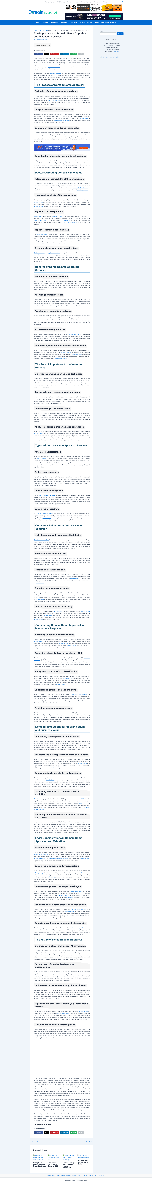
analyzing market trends (61, 120)
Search (102, 31)
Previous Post (35, 1142)
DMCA (80, 1175)
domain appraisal (55, 73)
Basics (38, 22)
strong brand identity (49, 768)
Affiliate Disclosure (71, 1175)
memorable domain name (80, 188)
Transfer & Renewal (93, 22)
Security (82, 22)
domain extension (83, 803)
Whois (105, 2)
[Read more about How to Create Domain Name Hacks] (84, 1156)
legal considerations (54, 253)
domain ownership (39, 858)
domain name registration (77, 928)
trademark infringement (41, 854)
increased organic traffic (70, 222)
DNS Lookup (61, 2)
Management (55, 22)
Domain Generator (73, 2)
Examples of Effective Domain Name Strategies (39, 1164)
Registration (73, 22)
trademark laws (84, 858)
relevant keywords (56, 216)
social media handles (63, 1013)
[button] (123, 2)
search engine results (40, 220)
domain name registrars (45, 513)
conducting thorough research (58, 858)
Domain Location (86, 2)
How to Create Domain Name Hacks (83, 1162)
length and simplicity (54, 100)
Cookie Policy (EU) (99, 1175)
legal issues (69, 897)
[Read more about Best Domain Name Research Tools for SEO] (54, 1157)
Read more (116, 51)
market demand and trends (79, 694)
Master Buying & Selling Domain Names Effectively (69, 1165)
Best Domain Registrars (108, 22)
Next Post (89, 1142)
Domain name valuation (41, 540)
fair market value (77, 354)
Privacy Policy (51, 1175)
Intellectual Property (76, 891)
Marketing (64, 22)
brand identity (50, 780)
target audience (68, 161)
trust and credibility (78, 799)
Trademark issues (39, 253)
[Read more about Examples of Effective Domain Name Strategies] (39, 1157)
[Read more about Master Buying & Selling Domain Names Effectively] (69, 1157)
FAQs (85, 1175)
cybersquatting (38, 873)
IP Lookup (97, 2)
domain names (83, 118)
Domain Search (50, 2)
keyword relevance (54, 67)
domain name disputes (79, 909)
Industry (45, 22)
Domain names (38, 216)
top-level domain (41, 234)
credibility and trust (73, 334)
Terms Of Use (60, 1175)
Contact (90, 1175)
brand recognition (82, 190)
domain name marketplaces (47, 495)
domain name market (60, 358)
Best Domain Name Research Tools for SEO (54, 1164)
